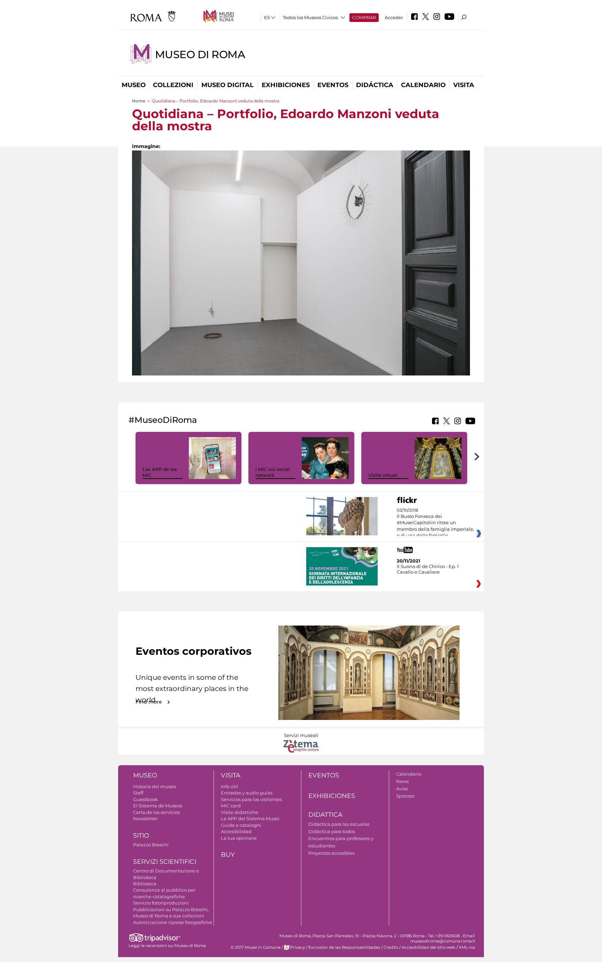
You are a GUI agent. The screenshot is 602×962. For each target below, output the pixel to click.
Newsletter (145, 818)
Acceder (394, 17)
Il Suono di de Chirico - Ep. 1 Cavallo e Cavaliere (428, 569)
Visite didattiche (239, 812)
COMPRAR (364, 17)
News (402, 781)
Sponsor (405, 796)
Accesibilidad (236, 831)
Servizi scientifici (164, 862)
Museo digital (227, 85)
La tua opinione (239, 838)
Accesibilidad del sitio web (428, 947)
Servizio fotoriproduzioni (161, 903)
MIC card (231, 805)
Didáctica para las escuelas (338, 824)
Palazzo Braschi (151, 844)
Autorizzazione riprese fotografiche (172, 922)
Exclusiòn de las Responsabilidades (344, 947)
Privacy (297, 947)
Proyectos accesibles (331, 853)
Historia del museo (154, 786)
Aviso (402, 788)
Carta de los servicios (156, 812)
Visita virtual (382, 475)
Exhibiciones (286, 85)
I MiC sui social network (272, 472)
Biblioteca (144, 883)
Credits (391, 947)
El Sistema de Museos (157, 805)
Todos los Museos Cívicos (310, 17)
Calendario (423, 85)
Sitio (141, 835)
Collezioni (173, 85)
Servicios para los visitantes (251, 799)
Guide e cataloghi (241, 825)
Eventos (332, 85)
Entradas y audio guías (246, 793)
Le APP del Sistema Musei (250, 818)
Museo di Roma (200, 54)
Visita (463, 85)
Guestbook (145, 799)
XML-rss (467, 947)
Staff (138, 793)
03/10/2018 (435, 526)
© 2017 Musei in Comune (255, 947)
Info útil (229, 786)
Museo (134, 85)
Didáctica (374, 85)
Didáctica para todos (331, 831)
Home (138, 100)
